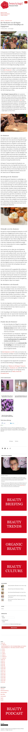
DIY (14, 427)
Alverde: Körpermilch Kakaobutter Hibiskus (16, 588)
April (3, 653)
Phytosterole (20, 428)
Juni (3, 650)
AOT (21, 100)
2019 (3, 668)
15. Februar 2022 (4, 28)
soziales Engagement (22, 429)
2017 (3, 671)
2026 (3, 643)
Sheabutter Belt (15, 429)
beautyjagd (11, 28)
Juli (3, 649)
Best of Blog (3, 694)
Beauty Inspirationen (5, 13)
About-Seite (22, 485)
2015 (3, 674)
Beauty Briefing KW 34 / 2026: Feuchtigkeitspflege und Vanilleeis (13, 646)
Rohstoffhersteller (4, 429)
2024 (3, 661)
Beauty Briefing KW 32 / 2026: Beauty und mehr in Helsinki (12, 647)
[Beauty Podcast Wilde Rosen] (14, 720)
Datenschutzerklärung (15, 624)
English (2, 698)
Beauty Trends (4, 12)
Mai (3, 652)
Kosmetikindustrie (9, 428)
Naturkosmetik (3, 696)
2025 (3, 659)
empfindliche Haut (18, 427)
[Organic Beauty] (14, 555)
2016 (3, 673)
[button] (5, 423)
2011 (3, 680)
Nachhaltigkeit (15, 428)
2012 (3, 679)
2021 (3, 665)
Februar (4, 656)
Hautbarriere (3, 428)
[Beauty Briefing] (14, 510)
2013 (3, 677)
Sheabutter (10, 429)
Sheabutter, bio (14, 368)
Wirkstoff (2, 431)
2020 (3, 667)
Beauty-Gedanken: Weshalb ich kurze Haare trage (17, 585)
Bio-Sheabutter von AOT (8, 352)
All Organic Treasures (7, 427)
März (3, 655)
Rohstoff (24, 428)
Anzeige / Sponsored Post (6, 20)
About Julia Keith (4, 692)
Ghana (23, 427)
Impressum (2, 688)
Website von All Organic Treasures (17, 366)
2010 (3, 682)
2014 (3, 676)
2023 (3, 662)
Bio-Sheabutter (8, 70)
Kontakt (2, 699)
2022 (3, 664)
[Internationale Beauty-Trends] (14, 533)
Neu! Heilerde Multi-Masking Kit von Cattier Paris (17, 592)
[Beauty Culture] (14, 577)
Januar (4, 658)
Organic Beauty (4, 15)
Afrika (2, 427)
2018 (3, 670)
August (4, 644)
